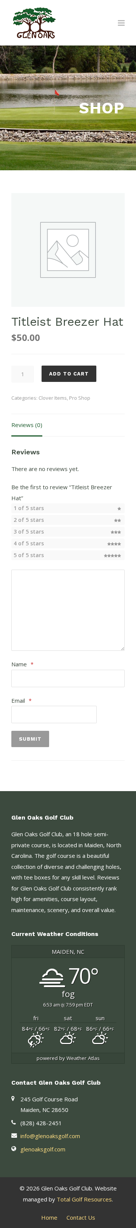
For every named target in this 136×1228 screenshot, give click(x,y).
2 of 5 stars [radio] (29, 519)
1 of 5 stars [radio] (29, 508)
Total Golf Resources (84, 1199)
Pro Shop (79, 397)
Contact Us (80, 1217)
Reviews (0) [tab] (26, 425)
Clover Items (53, 397)
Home (49, 1217)
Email (21, 700)
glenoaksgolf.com (42, 1149)
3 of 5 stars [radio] (29, 531)
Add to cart (69, 374)
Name (22, 664)
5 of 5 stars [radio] (29, 555)
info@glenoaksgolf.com (50, 1136)
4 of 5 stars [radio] (29, 543)
